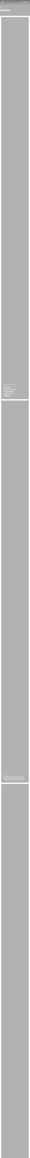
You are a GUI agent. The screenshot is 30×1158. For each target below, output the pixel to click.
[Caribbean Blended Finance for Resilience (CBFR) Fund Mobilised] (15, 208)
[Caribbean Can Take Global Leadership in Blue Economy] (15, 591)
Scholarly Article (11, 384)
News (5, 384)
